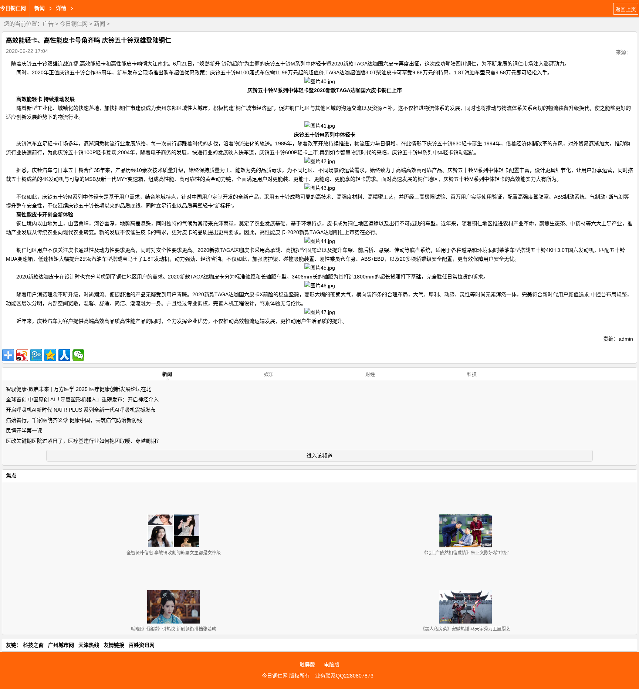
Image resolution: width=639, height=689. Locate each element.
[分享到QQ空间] (50, 355)
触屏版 (307, 665)
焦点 (11, 476)
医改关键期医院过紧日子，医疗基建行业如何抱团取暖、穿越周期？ (83, 441)
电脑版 (331, 665)
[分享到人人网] (64, 355)
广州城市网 (61, 645)
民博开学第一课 (24, 430)
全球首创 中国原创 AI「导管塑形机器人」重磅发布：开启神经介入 (82, 399)
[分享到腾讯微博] (36, 355)
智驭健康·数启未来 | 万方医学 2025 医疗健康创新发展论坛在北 (78, 389)
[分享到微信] (78, 355)
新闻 (99, 24)
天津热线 (88, 645)
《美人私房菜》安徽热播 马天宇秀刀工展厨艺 (465, 629)
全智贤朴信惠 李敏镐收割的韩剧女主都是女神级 (173, 552)
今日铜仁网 (13, 8)
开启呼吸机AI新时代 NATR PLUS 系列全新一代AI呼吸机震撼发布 (81, 410)
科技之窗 (33, 645)
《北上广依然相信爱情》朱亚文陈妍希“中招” (465, 552)
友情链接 (114, 645)
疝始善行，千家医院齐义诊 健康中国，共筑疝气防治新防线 (74, 420)
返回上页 (625, 9)
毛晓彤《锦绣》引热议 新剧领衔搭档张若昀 (173, 629)
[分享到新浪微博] (22, 355)
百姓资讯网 (142, 645)
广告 (48, 24)
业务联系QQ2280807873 (344, 676)
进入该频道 (319, 456)
